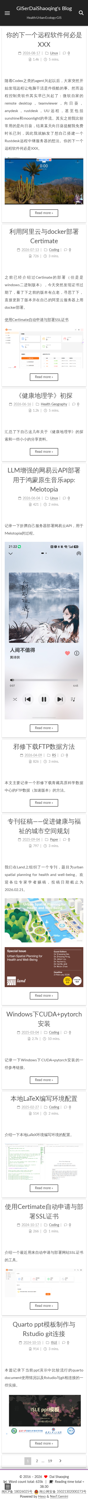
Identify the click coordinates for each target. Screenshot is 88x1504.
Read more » (44, 213)
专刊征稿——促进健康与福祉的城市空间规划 (44, 826)
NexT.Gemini (59, 1496)
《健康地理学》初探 (44, 396)
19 (50, 1461)
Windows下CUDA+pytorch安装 (44, 1019)
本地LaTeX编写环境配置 (44, 1099)
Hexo (42, 1496)
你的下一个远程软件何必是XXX (44, 40)
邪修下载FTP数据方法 (44, 747)
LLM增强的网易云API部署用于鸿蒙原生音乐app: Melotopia (44, 480)
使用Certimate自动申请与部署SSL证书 (37, 320)
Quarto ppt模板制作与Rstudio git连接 (44, 1329)
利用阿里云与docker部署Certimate (44, 237)
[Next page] (60, 1461)
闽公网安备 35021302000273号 (62, 1491)
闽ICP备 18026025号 (17, 1491)
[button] (7, 13)
